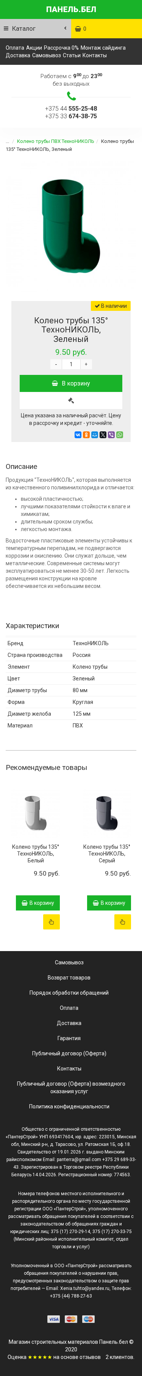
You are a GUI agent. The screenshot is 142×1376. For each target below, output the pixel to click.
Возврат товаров (69, 978)
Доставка (18, 55)
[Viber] (111, 434)
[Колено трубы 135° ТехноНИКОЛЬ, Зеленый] (71, 226)
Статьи (72, 55)
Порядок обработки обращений (69, 993)
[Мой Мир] (94, 434)
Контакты (95, 55)
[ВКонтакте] (78, 434)
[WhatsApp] (119, 434)
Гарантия (69, 1038)
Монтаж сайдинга (103, 48)
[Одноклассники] (86, 434)
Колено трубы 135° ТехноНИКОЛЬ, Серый (106, 854)
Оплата (15, 48)
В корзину (76, 383)
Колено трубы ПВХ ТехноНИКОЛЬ (55, 141)
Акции (34, 48)
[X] (103, 434)
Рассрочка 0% (61, 48)
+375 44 (71, 108)
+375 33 (71, 116)
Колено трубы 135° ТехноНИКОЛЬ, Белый (35, 854)
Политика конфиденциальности (69, 1106)
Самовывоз (46, 55)
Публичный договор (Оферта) (69, 1053)
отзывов (90, 1357)
